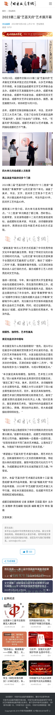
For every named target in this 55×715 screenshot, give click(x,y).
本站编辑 (6, 24)
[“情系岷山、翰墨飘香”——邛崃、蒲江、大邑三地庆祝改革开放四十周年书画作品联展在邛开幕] (14, 639)
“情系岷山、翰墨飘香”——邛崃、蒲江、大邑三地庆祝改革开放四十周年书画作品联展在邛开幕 (14, 651)
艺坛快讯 (40, 24)
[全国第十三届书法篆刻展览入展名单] (14, 610)
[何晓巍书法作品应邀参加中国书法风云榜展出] (40, 668)
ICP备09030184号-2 (41, 711)
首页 (4, 11)
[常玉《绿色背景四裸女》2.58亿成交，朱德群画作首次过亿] (14, 668)
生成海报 (10, 561)
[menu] (50, 3)
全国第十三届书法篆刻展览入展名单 (14, 622)
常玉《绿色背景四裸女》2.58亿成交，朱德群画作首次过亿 (14, 680)
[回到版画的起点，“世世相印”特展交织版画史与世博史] (40, 610)
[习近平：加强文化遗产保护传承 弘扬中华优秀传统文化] (40, 639)
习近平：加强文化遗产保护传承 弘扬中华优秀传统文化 (40, 651)
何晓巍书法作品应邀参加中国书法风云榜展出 (40, 679)
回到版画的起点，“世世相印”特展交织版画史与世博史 (39, 622)
